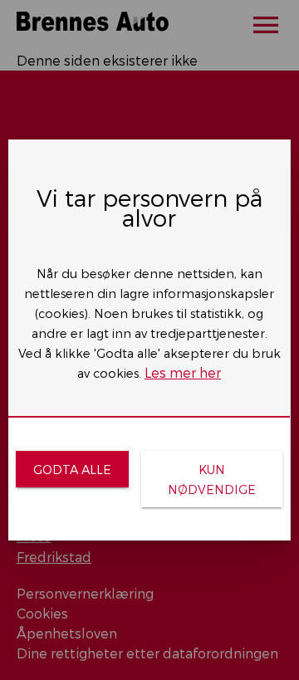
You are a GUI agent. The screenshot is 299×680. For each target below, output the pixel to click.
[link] (72, 469)
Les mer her (183, 372)
